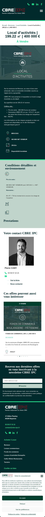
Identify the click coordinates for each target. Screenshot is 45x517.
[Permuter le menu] (41, 10)
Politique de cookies (14, 514)
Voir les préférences (22, 509)
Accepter (22, 498)
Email (5, 378)
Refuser (22, 504)
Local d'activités (21, 25)
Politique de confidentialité (28, 514)
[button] (42, 476)
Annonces (11, 25)
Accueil (4, 25)
